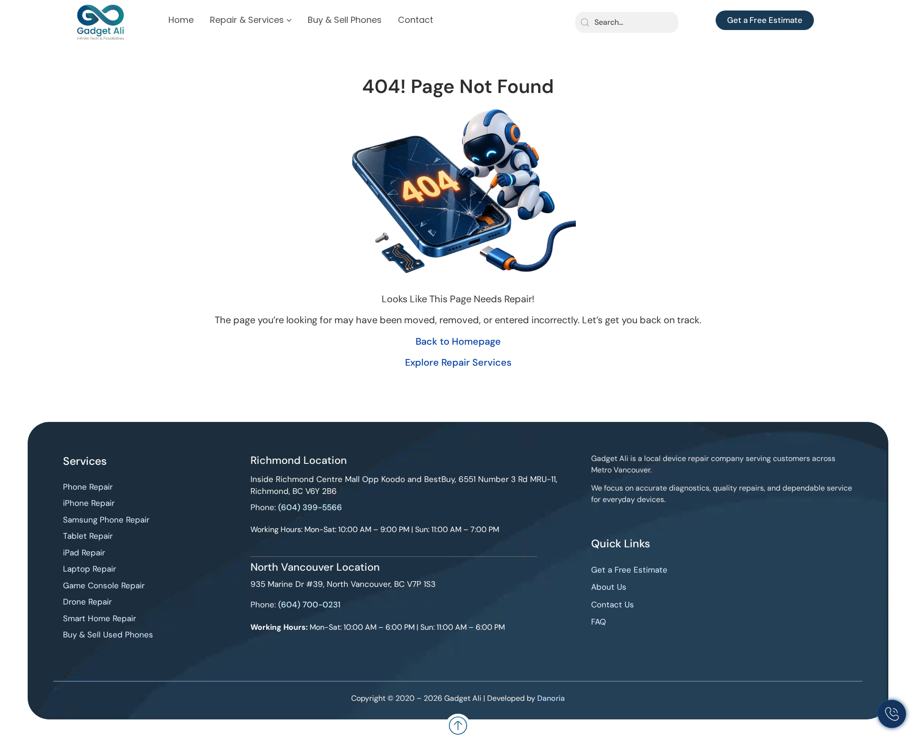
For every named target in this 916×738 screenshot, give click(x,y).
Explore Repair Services (458, 362)
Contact (415, 20)
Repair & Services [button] (247, 20)
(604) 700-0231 (309, 604)
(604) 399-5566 (310, 507)
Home (181, 20)
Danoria (551, 698)
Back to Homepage (458, 341)
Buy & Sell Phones (345, 20)
